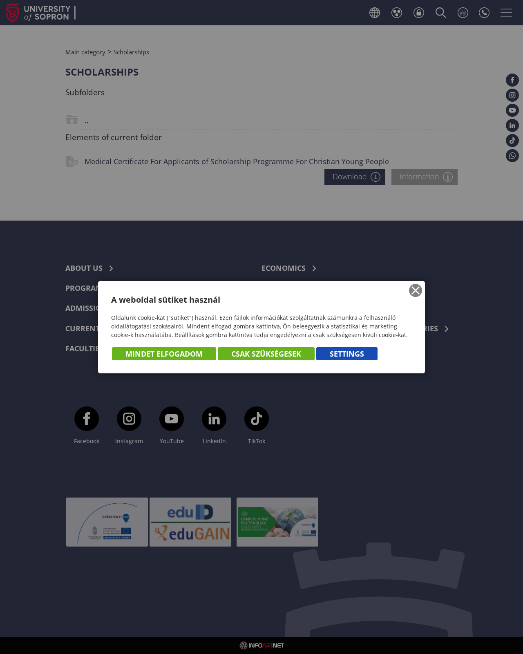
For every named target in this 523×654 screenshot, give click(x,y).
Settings (347, 354)
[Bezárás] (415, 290)
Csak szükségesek (266, 354)
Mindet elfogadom (164, 354)
